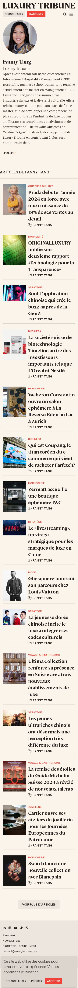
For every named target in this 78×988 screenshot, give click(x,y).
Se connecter (14, 14)
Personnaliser (16, 981)
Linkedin (8, 153)
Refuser (36, 981)
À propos (9, 935)
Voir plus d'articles (39, 904)
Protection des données (19, 946)
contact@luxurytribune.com (20, 951)
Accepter (53, 981)
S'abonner (36, 14)
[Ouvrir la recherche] (65, 14)
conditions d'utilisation (21, 972)
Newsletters (11, 940)
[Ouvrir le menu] (71, 14)
